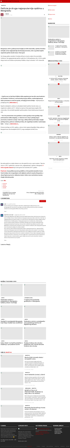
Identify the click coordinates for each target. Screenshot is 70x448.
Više (37, 367)
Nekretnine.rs (13, 102)
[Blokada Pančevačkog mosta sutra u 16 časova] (12, 411)
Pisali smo (3, 171)
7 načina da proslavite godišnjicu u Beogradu (32, 300)
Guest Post (57, 446)
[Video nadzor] (51, 10)
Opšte (2, 297)
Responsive (29, 446)
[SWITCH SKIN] (63, 1)
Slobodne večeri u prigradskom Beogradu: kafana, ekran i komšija (9, 301)
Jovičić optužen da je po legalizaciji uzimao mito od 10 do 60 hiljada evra (58, 119)
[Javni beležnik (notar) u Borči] (12, 378)
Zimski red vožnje (58, 432)
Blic (5, 180)
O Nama (38, 446)
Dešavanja (28, 388)
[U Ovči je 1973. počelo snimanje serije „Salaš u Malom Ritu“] (58, 69)
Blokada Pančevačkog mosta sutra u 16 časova (35, 408)
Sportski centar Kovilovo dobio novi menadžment (58, 159)
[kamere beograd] (52, 5)
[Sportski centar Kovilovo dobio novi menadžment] (58, 149)
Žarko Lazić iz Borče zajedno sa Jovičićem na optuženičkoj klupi (58, 137)
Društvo (9, 352)
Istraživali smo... (29, 297)
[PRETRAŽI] (65, 1)
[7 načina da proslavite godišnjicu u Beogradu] (35, 290)
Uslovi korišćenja (49, 446)
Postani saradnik (58, 428)
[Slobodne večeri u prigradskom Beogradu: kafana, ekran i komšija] (12, 290)
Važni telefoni (58, 433)
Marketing (62, 446)
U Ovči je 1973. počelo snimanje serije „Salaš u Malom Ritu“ (58, 79)
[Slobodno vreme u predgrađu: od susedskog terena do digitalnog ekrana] (35, 312)
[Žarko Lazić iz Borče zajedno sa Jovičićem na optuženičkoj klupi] (58, 129)
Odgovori (42, 201)
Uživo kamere (57, 429)
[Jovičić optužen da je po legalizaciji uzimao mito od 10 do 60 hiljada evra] (58, 110)
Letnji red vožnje (58, 431)
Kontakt (67, 446)
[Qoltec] (50, 18)
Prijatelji (43, 446)
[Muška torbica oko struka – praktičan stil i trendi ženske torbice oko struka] (35, 333)
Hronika (59, 134)
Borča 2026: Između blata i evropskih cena (34, 358)
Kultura (60, 76)
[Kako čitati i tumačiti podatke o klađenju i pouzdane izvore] (12, 333)
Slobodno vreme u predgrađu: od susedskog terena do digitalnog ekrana (34, 322)
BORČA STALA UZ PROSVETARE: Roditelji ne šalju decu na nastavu (34, 391)
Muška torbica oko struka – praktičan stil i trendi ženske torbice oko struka (34, 344)
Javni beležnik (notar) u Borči (35, 374)
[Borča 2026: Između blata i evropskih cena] (12, 361)
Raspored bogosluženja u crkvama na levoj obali (58, 101)
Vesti (58, 98)
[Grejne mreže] (51, 14)
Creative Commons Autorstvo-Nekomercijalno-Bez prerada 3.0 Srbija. (42, 433)
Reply (5, 211)
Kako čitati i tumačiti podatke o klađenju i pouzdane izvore (12, 343)
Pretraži (68, 168)
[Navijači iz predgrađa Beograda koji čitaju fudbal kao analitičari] (12, 312)
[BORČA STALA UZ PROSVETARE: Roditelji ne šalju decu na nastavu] (12, 394)
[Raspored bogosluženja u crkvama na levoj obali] (58, 91)
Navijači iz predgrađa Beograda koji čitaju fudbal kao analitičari (11, 322)
